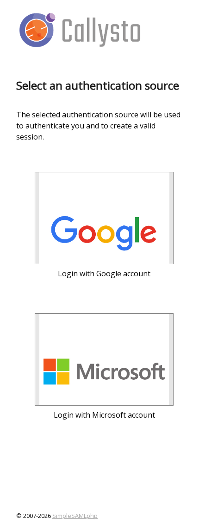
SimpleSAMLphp (75, 515)
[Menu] (168, 29)
